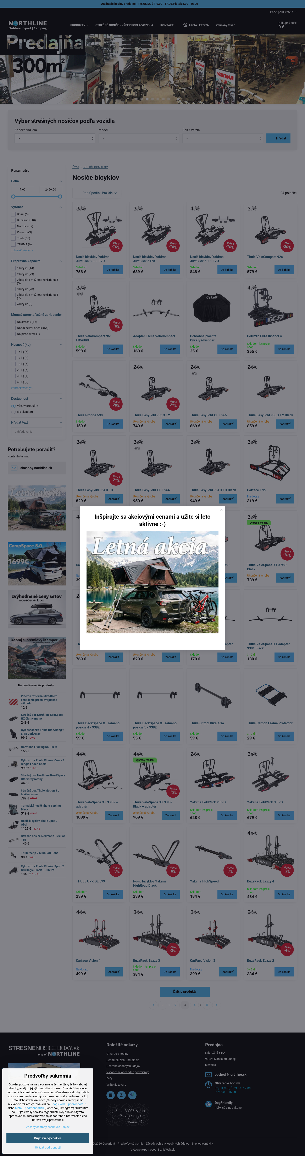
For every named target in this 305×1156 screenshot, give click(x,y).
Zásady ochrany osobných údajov (48, 1127)
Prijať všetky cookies (47, 1138)
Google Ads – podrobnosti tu (68, 1104)
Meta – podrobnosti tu (29, 1108)
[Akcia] (152, 632)
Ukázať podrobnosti (48, 1147)
